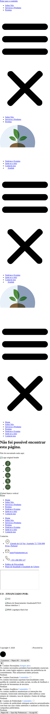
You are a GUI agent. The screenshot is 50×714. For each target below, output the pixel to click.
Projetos (8, 10)
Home (7, 422)
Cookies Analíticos (10, 689)
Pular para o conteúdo (9, 1)
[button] (25, 63)
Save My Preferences (19, 713)
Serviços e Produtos (13, 8)
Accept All (25, 660)
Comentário (24, 677)
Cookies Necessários (11, 666)
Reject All (15, 660)
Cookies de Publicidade (12, 701)
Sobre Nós (9, 5)
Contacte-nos (10, 166)
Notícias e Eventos (12, 161)
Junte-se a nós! (11, 163)
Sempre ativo (25, 666)
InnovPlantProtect (23, 648)
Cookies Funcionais (11, 677)
